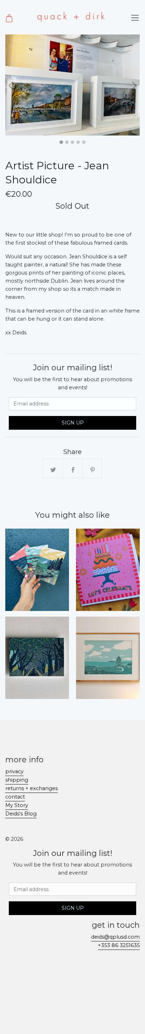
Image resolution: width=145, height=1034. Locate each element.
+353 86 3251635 (119, 945)
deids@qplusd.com (115, 937)
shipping (16, 780)
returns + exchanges (31, 788)
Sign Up (73, 423)
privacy (14, 771)
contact (15, 797)
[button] (10, 84)
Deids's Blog (21, 814)
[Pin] (92, 469)
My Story (16, 805)
